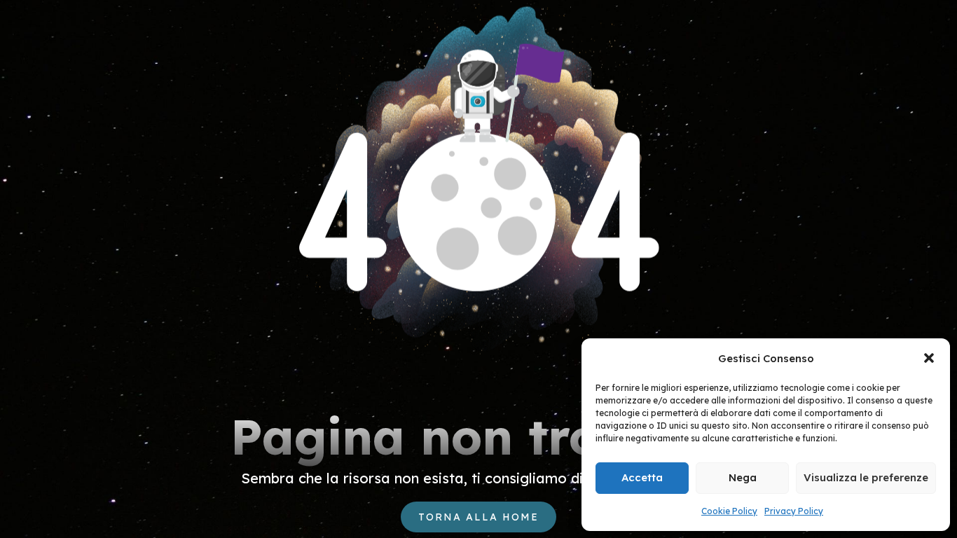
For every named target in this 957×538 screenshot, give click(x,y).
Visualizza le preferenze (866, 477)
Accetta (642, 477)
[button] (929, 358)
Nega (743, 477)
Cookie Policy (729, 511)
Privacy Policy (793, 511)
